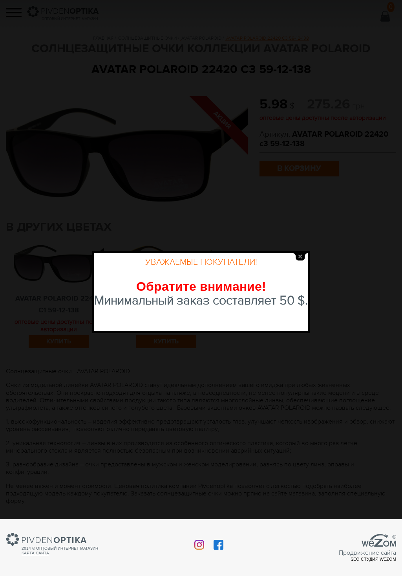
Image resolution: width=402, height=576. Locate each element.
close (300, 256)
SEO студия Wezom (373, 559)
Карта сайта (35, 553)
